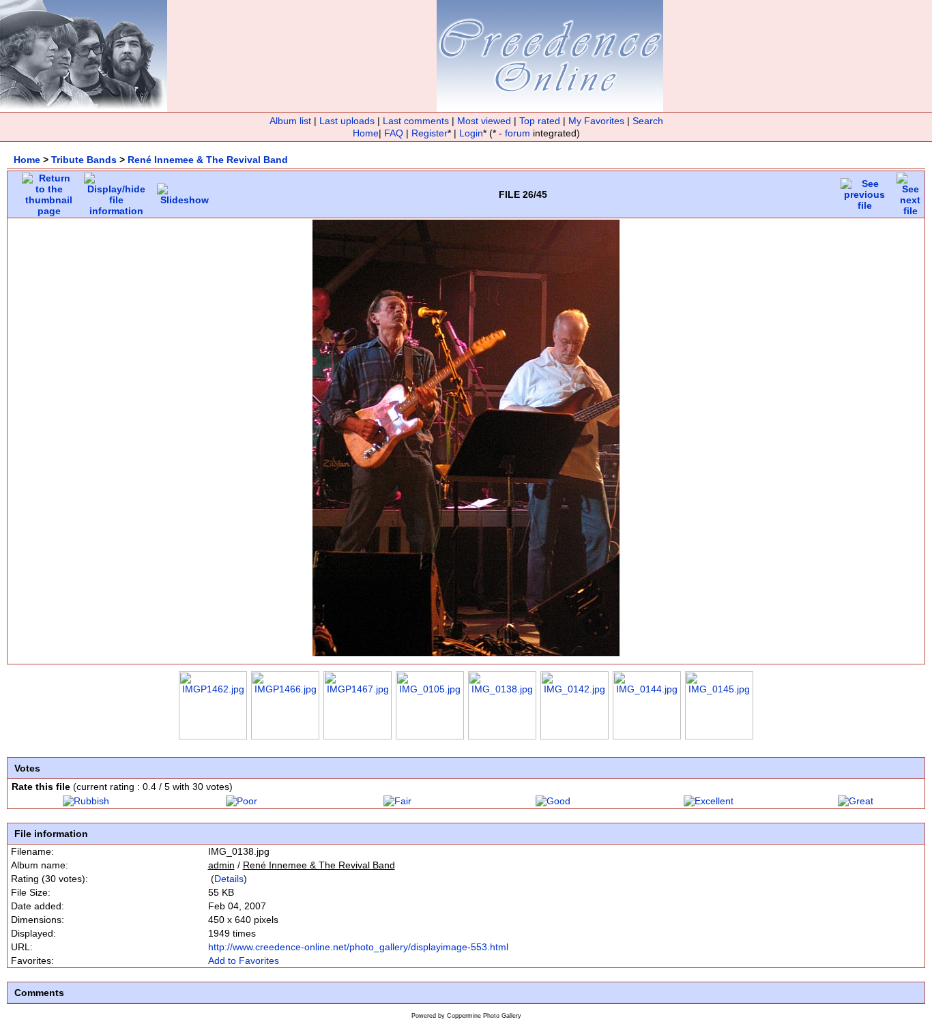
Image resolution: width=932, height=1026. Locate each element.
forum (517, 133)
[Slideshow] (184, 191)
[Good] (553, 800)
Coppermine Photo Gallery (484, 1015)
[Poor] (241, 800)
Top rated (539, 120)
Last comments (416, 120)
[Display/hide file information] (116, 191)
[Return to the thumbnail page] (49, 191)
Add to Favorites (243, 960)
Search (647, 120)
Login (471, 133)
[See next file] (910, 191)
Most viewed (484, 120)
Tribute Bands (84, 159)
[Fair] (397, 800)
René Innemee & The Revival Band (208, 159)
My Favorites (596, 120)
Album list (290, 120)
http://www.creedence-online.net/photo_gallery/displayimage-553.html (358, 946)
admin (221, 865)
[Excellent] (708, 800)
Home (366, 133)
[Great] (855, 800)
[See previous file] (864, 191)
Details (229, 878)
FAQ (393, 133)
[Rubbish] (86, 800)
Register (429, 133)
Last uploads (347, 120)
